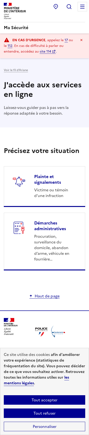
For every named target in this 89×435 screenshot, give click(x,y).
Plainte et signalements (47, 179)
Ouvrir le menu (82, 6)
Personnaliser (44, 426)
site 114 (45, 51)
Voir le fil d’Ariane (16, 70)
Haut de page (47, 296)
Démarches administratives (50, 226)
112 (10, 45)
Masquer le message (81, 40)
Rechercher (69, 6)
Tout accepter (44, 400)
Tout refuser (44, 413)
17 (66, 40)
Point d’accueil (56, 6)
